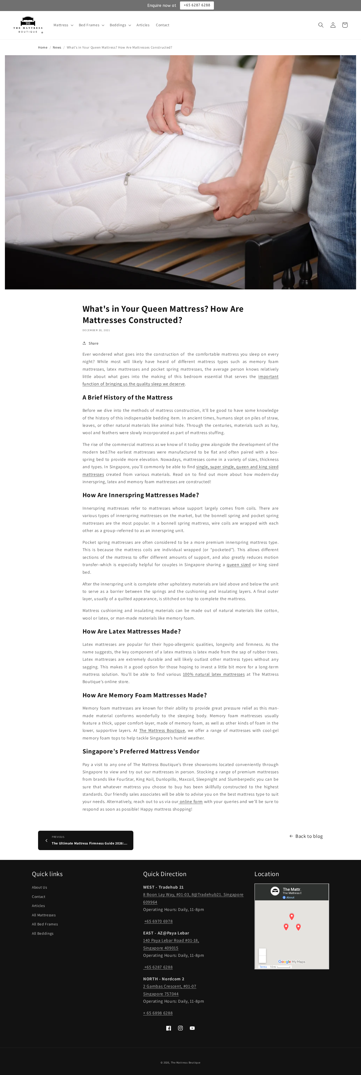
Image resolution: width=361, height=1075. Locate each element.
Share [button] (93, 343)
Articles (38, 905)
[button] (62, 25)
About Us (39, 887)
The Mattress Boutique (185, 1062)
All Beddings (43, 933)
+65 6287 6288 (158, 967)
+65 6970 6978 (158, 921)
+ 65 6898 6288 (158, 1013)
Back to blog (309, 836)
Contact (38, 896)
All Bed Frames (45, 923)
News (57, 47)
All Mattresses (44, 914)
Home (43, 47)
